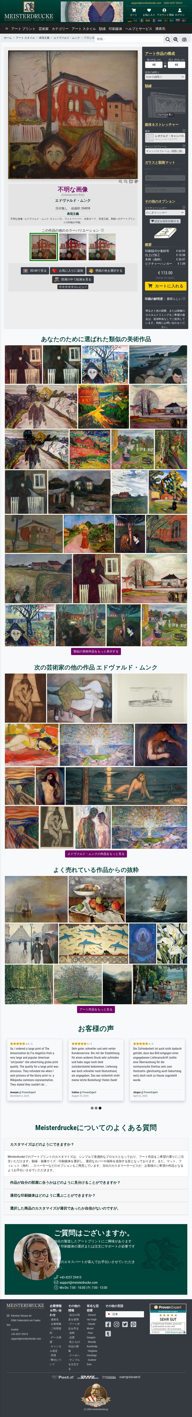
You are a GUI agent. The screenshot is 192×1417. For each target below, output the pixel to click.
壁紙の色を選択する (107, 270)
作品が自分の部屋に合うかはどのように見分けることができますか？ (65, 1182)
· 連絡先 (54, 1319)
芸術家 (44, 29)
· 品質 (71, 1337)
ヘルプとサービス (138, 29)
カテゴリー (60, 29)
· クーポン (74, 1355)
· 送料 (71, 1333)
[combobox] (165, 77)
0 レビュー (80, 286)
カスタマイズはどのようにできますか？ (42, 1144)
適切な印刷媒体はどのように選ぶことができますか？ (53, 1195)
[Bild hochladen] (184, 39)
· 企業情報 (55, 1324)
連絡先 (160, 28)
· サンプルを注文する (74, 1364)
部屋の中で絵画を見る (75, 279)
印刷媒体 (115, 29)
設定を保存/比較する (166, 221)
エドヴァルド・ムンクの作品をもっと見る (96, 854)
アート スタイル (84, 29)
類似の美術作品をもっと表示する (96, 651)
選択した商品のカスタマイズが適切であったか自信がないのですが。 (65, 1208)
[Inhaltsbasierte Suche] (176, 39)
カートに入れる (168, 286)
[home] (7, 28)
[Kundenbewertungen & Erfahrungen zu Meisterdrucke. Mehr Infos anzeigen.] (168, 1319)
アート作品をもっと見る (96, 1009)
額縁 (102, 29)
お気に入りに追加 (70, 270)
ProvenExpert (49, 1092)
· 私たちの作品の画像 (74, 1346)
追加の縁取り (152, 72)
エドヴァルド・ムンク (73, 200)
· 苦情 (53, 1355)
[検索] (168, 39)
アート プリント (23, 29)
